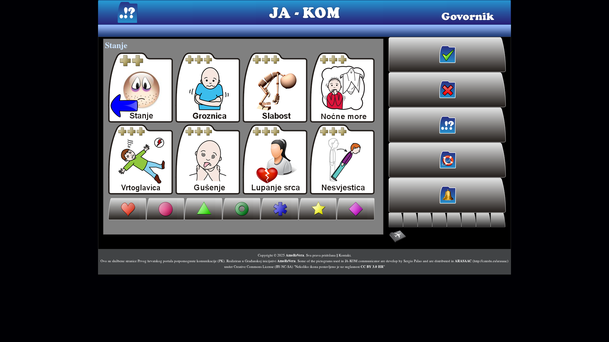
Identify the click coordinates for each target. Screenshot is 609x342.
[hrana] (165, 209)
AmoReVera (295, 255)
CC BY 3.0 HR (372, 266)
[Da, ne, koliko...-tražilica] (483, 220)
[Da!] (447, 54)
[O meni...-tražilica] (396, 220)
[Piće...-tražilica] (425, 220)
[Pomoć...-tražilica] (439, 220)
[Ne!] (447, 89)
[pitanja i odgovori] (356, 209)
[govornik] (207, 88)
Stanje (116, 45)
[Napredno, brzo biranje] (447, 236)
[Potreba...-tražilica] (454, 220)
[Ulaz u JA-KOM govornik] (447, 124)
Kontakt (344, 255)
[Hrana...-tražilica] (410, 220)
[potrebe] (241, 209)
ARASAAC (463, 260)
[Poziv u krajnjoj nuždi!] (447, 160)
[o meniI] (127, 209)
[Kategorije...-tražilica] (469, 220)
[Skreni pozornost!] (447, 195)
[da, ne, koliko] (317, 209)
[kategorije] (279, 209)
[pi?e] (203, 209)
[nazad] (140, 88)
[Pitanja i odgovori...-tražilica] (498, 220)
